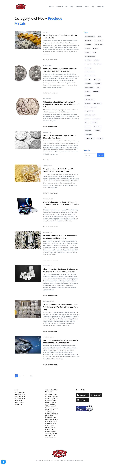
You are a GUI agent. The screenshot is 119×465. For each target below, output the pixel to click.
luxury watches (97, 83)
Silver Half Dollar (97, 126)
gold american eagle (90, 56)
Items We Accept (82, 7)
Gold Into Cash (97, 64)
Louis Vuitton (88, 79)
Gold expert (87, 64)
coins (99, 36)
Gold (94, 52)
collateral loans (98, 40)
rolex (86, 107)
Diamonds (87, 48)
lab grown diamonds (90, 75)
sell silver (87, 119)
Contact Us (99, 7)
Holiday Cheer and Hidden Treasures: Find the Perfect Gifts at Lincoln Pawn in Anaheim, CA (61, 204)
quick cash (87, 103)
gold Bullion (87, 60)
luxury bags (97, 79)
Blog (92, 7)
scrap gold (93, 107)
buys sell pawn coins (90, 36)
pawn (98, 87)
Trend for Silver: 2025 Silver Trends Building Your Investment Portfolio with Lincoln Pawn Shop (60, 307)
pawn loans (96, 91)
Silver (86, 122)
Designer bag (88, 44)
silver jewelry (88, 130)
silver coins (87, 126)
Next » (32, 376)
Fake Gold (95, 48)
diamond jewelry (98, 44)
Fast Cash (87, 52)
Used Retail (100, 138)
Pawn (50, 7)
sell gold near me (89, 111)
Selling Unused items (90, 115)
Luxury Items (88, 83)
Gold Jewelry (88, 68)
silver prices (97, 130)
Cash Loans (59, 7)
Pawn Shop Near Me (89, 99)
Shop (71, 7)
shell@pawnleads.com (51, 59)
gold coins (96, 60)
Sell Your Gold (96, 119)
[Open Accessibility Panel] (3, 462)
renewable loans (97, 103)
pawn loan (87, 91)
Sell (66, 7)
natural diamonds (89, 87)
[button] (103, 2)
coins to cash (88, 40)
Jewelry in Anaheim (89, 72)
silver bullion (94, 122)
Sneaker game (88, 134)
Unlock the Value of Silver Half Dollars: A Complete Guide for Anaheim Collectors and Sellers (61, 104)
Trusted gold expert (89, 138)
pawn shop (87, 95)
